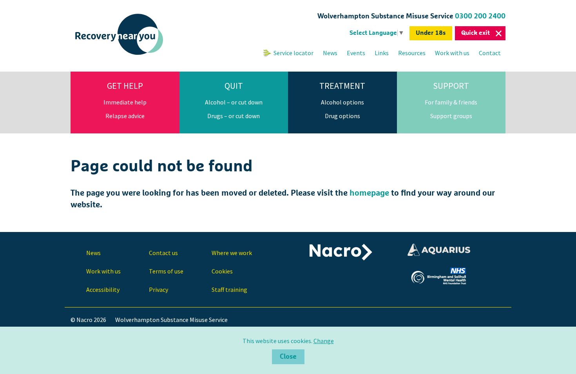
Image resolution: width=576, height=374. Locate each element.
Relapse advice (125, 116)
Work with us (452, 53)
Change (323, 341)
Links (382, 53)
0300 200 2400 (480, 16)
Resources (412, 53)
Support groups (451, 116)
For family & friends (451, 102)
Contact (490, 53)
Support (451, 85)
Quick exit (475, 33)
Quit (234, 85)
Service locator (293, 53)
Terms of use (166, 271)
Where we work (232, 253)
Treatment (342, 85)
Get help (125, 85)
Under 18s (431, 33)
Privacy (158, 289)
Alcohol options (342, 102)
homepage (369, 193)
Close (288, 356)
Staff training (229, 289)
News (330, 53)
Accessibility (103, 289)
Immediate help (125, 102)
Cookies (222, 271)
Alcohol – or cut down (234, 102)
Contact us (163, 253)
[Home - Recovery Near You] (119, 55)
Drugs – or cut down (233, 116)
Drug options (342, 116)
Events (356, 53)
